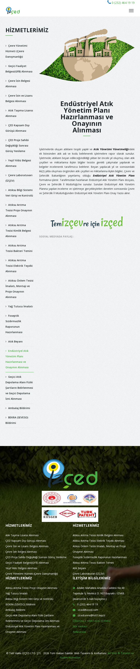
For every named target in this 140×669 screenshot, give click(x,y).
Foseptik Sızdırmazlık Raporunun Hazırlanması (13, 324)
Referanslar (79, 632)
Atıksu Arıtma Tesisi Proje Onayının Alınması (18, 210)
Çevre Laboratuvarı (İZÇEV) (18, 177)
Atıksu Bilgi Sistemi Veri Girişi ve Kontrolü (19, 192)
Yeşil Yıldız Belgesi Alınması (18, 163)
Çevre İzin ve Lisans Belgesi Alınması (18, 98)
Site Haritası (80, 626)
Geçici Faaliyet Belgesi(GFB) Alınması (18, 68)
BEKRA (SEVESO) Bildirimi (16, 420)
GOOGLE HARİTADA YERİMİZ (93, 621)
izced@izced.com (87, 610)
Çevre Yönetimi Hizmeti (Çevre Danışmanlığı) (16, 51)
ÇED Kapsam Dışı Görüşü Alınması (17, 127)
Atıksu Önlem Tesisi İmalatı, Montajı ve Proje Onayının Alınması (19, 289)
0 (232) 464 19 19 (123, 3)
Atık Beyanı (15, 341)
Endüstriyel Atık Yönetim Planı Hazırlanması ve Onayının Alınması (17, 359)
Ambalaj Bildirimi (19, 408)
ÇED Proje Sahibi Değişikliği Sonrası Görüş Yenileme (17, 145)
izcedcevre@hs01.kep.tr (91, 615)
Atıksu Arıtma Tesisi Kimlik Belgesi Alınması (18, 230)
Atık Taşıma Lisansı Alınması (19, 113)
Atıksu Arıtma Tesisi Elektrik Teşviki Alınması (19, 265)
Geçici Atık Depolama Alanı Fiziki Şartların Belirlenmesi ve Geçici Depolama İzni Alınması (19, 387)
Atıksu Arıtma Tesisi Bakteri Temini (18, 248)
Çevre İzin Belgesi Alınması (17, 83)
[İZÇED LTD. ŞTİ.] (12, 10)
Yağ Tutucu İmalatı (20, 306)
